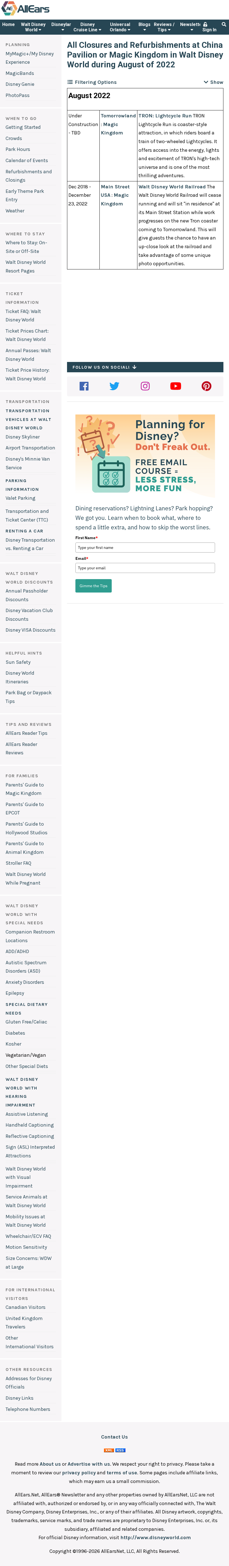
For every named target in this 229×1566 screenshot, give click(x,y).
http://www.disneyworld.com (155, 1537)
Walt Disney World (33, 27)
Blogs (145, 24)
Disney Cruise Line (86, 27)
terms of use (122, 1473)
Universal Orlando (120, 27)
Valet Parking (20, 498)
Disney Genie (20, 84)
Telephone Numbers (28, 1409)
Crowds (14, 138)
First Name (86, 537)
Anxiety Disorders (25, 982)
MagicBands (20, 73)
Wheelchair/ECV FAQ (28, 1236)
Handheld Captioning (30, 1125)
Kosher (13, 1044)
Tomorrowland (118, 116)
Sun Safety (18, 662)
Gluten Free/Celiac (26, 1022)
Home (8, 24)
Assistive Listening (27, 1114)
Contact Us (114, 1437)
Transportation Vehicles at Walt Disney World (29, 419)
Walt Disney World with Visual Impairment (26, 1177)
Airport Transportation (30, 448)
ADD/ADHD (17, 951)
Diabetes (15, 1033)
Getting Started (23, 127)
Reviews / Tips (164, 27)
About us (50, 1464)
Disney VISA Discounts (31, 630)
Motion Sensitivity (26, 1247)
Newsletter (192, 24)
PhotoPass (18, 95)
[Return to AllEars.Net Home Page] (42, 15)
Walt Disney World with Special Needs (25, 914)
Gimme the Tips (94, 585)
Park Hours (18, 149)
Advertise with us (89, 1464)
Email (81, 558)
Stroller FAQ (18, 863)
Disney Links (20, 1398)
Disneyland (62, 24)
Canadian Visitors (26, 1307)
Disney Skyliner (23, 437)
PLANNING (18, 44)
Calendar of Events (27, 160)
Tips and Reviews (29, 724)
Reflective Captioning (30, 1136)
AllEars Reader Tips (26, 733)
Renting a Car (25, 531)
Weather (15, 211)
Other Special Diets (27, 1066)
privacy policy (79, 1473)
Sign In (209, 29)
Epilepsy (15, 993)
